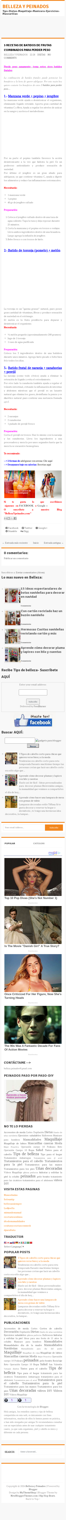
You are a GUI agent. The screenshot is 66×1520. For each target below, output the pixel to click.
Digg (26, 531)
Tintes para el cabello (33, 1368)
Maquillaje (53, 1139)
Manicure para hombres (27, 1341)
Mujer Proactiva (11, 1147)
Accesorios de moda (14, 1132)
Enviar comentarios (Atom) (30, 572)
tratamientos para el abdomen (38, 1180)
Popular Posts (10, 846)
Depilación (38, 1132)
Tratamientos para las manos (43, 1164)
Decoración (11, 1332)
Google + (42, 505)
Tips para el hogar (51, 1154)
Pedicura (51, 1146)
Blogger (44, 1406)
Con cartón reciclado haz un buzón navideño (41, 613)
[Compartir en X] (12, 518)
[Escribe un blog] (8, 518)
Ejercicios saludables (29, 1135)
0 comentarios (26, 606)
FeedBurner (40, 706)
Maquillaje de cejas (31, 1353)
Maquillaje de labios (15, 1143)
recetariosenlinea (13, 1216)
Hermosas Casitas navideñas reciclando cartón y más (42, 631)
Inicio (36, 542)
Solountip (9, 1199)
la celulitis (14, 1176)
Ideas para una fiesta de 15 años (41, 1338)
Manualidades (32, 1139)
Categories (39, 846)
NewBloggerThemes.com (24, 1495)
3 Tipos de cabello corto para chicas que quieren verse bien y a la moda (40, 755)
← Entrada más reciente (15, 542)
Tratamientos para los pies (19, 1168)
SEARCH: (10, 1451)
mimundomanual (12, 1212)
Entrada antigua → (54, 542)
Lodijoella (9, 1208)
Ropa (31, 1150)
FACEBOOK (26, 505)
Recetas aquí (44, 464)
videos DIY (44, 1391)
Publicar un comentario (16, 558)
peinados (28, 1176)
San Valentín (55, 1364)
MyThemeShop (28, 1492)
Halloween (47, 1135)
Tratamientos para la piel (42, 1383)
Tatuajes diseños (11, 1368)
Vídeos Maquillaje (13, 1172)
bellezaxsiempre (13, 1203)
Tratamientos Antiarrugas (17, 1158)
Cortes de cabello (51, 1328)
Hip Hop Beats (47, 1495)
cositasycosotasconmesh (17, 1225)
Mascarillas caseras (40, 1143)
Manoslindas (11, 1195)
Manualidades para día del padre (41, 1348)
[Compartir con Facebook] (15, 518)
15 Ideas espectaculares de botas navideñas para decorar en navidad (43, 592)
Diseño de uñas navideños (51, 1332)
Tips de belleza (26, 1153)
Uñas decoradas (49, 1168)
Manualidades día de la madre (23, 1345)
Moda (58, 1143)
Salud (39, 1150)
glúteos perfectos (30, 1172)
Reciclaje (57, 1360)
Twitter (28, 527)
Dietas (41, 54)
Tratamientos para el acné (48, 1158)
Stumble (12, 531)
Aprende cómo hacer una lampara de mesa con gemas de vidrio (37, 1301)
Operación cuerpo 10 (33, 1146)
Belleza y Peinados (26, 6)
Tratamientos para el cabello (23, 1161)
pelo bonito (43, 1176)
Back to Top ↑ (33, 1498)
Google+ (42, 527)
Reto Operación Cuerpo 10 (18, 1364)
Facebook (13, 527)
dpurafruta (9, 1230)
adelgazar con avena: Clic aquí (36, 460)
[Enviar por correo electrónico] (5, 518)
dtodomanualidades (14, 1221)
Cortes (29, 1132)
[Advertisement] (28, 28)
